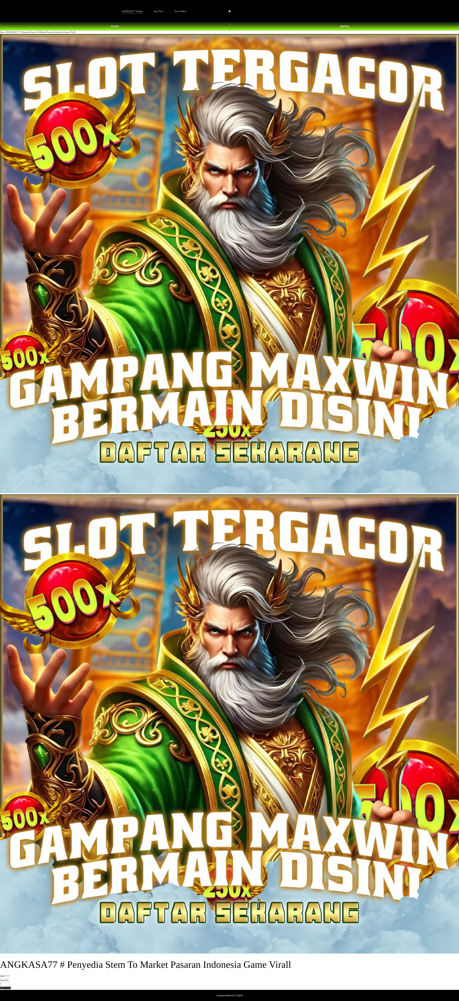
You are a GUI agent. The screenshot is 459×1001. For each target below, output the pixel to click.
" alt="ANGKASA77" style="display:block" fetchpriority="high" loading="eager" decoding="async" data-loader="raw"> (230, 11)
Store (2, 32)
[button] (5, 988)
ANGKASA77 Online (132, 11)
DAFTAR (344, 26)
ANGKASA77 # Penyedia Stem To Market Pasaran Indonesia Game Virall (40, 32)
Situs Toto (158, 11)
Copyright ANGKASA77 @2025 (229, 995)
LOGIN (115, 26)
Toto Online (180, 11)
